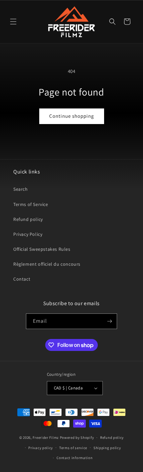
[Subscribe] (109, 321)
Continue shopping (71, 116)
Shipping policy (107, 447)
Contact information (74, 457)
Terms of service (73, 447)
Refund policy (28, 219)
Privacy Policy (27, 234)
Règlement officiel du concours (46, 264)
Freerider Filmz (46, 437)
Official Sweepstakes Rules (42, 249)
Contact (21, 279)
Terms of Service (30, 204)
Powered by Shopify (77, 437)
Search (20, 189)
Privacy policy (40, 447)
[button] (13, 21)
